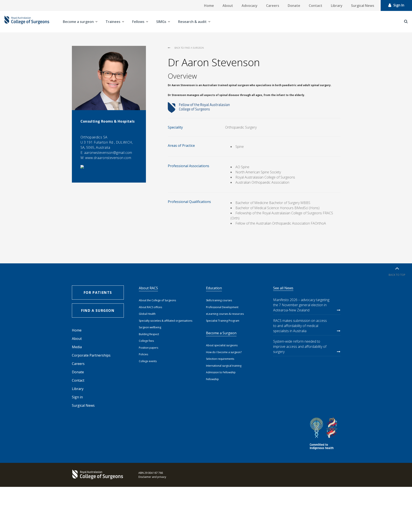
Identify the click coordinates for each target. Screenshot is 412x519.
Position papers (148, 348)
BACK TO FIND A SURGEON (189, 47)
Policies (143, 354)
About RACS (148, 288)
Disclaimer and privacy (152, 477)
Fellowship (212, 379)
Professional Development (222, 307)
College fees (146, 341)
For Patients (98, 292)
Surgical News (362, 5)
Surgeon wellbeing (150, 327)
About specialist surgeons (222, 345)
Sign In (398, 5)
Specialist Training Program (222, 320)
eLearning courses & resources (225, 314)
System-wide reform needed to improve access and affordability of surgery (299, 346)
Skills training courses (219, 300)
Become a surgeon (78, 21)
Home (209, 5)
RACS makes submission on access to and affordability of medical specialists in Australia (300, 325)
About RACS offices (150, 307)
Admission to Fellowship (221, 372)
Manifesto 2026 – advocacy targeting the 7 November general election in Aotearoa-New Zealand (301, 304)
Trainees (113, 21)
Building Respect (149, 334)
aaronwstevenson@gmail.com (108, 152)
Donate (294, 5)
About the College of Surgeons (157, 300)
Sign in (77, 397)
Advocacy (250, 5)
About (228, 5)
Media (77, 347)
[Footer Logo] (99, 475)
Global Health (147, 314)
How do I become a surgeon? (224, 352)
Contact (315, 5)
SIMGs (161, 21)
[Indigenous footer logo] (324, 434)
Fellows (138, 21)
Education (214, 288)
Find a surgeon (97, 310)
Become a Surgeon (221, 333)
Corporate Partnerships (91, 355)
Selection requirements (220, 359)
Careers (272, 5)
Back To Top (397, 275)
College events (148, 361)
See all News (283, 288)
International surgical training (223, 366)
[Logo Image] (26, 22)
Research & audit (192, 21)
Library (336, 5)
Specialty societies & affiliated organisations (165, 320)
